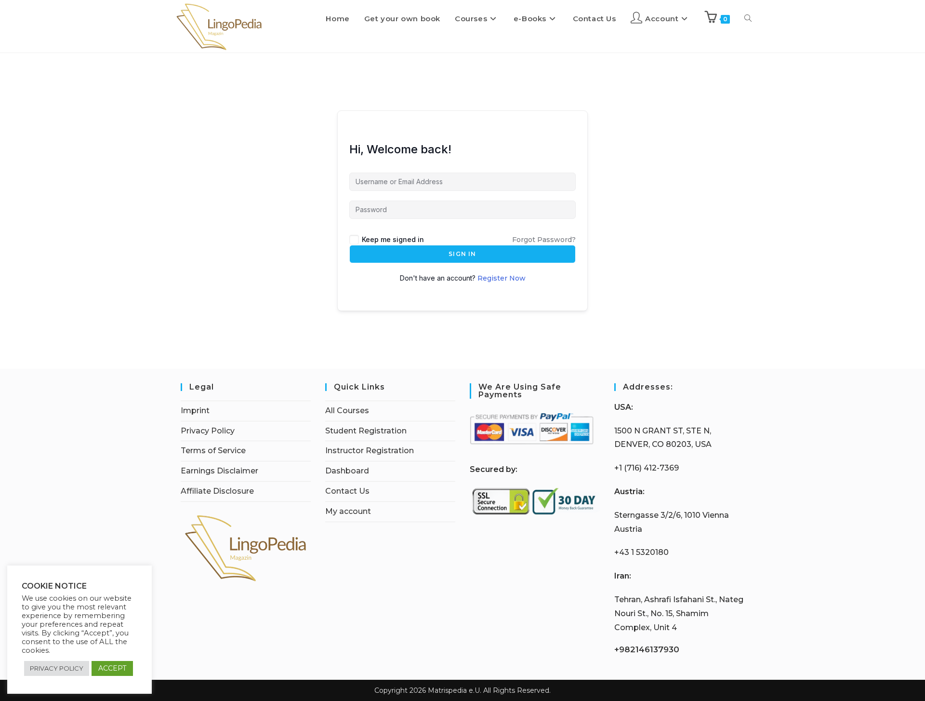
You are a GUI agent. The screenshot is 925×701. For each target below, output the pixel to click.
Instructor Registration (369, 450)
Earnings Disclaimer (219, 470)
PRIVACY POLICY (56, 668)
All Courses (347, 410)
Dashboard (347, 470)
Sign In (462, 253)
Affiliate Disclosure (217, 491)
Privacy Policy (208, 430)
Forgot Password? (544, 239)
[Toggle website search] (748, 19)
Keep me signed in (393, 239)
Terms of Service (213, 450)
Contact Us (347, 491)
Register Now (501, 278)
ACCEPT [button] (112, 668)
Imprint (195, 410)
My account (348, 511)
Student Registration (366, 430)
